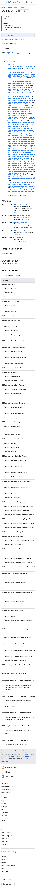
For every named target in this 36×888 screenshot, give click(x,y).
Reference (22, 7)
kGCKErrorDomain (19, 237)
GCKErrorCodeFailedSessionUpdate (19, 111)
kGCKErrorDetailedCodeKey (21, 215)
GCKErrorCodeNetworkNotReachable (18, 91)
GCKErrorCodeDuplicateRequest (18, 76)
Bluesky (3, 803)
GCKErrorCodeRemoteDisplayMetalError (20, 167)
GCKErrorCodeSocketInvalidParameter (19, 108)
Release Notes (5, 792)
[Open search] (27, 2)
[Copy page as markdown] (24, 11)
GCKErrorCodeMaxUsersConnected (19, 89)
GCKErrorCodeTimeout (14, 68)
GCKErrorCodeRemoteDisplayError (18, 158)
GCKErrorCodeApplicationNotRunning (19, 98)
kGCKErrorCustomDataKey (21, 205)
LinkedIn (3, 809)
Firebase (3, 830)
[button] (18, 35)
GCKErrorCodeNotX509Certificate (17, 126)
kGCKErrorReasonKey (20, 231)
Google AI (4, 868)
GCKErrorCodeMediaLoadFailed (17, 115)
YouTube (4, 815)
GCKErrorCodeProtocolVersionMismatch (20, 87)
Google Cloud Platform (8, 865)
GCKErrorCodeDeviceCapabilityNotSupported (21, 134)
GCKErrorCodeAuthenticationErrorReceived (21, 122)
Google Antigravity (6, 836)
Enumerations (12, 40)
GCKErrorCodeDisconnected (16, 173)
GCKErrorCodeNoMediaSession (18, 119)
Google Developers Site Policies (20, 756)
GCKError (10, 52)
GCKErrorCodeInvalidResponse (17, 109)
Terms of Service (6, 789)
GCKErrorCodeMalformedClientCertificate (21, 124)
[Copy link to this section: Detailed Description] (24, 249)
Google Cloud (5, 838)
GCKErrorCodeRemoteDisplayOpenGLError (20, 165)
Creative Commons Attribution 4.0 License (23, 752)
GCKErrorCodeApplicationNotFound (19, 96)
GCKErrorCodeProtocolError (16, 93)
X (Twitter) (4, 812)
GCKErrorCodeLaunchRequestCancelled (19, 184)
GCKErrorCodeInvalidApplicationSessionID (20, 100)
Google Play (4, 841)
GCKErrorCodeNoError (15, 66)
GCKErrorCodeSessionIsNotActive (18, 113)
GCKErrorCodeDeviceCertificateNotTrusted (21, 128)
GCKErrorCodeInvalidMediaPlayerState (19, 117)
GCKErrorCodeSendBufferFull (16, 78)
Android (3, 824)
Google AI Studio (6, 833)
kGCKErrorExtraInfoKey (20, 222)
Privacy (9, 879)
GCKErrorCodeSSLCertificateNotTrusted (20, 130)
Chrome (3, 827)
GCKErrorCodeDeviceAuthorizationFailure (20, 83)
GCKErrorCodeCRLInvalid (15, 135)
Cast (18, 2)
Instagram (4, 806)
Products (9, 7)
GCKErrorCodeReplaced (14, 74)
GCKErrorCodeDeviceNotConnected (18, 85)
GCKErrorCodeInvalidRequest (17, 72)
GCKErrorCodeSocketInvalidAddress (18, 106)
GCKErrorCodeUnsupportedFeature (19, 175)
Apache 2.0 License (29, 754)
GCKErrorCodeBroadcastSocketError (19, 152)
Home (3, 7)
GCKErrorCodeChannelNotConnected (19, 81)
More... (16, 43)
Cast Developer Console (8, 786)
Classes (4, 40)
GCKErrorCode (12, 65)
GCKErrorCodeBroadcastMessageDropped (20, 150)
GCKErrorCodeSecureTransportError (19, 102)
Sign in (32, 2)
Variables (21, 40)
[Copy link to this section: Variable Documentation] (27, 674)
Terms (3, 879)
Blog (2, 801)
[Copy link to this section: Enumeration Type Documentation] (19, 264)
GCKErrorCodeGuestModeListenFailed (19, 156)
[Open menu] (3, 2)
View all (3, 844)
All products (4, 871)
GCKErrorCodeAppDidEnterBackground (19, 171)
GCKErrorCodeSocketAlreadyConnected (20, 104)
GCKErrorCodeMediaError (18, 121)
